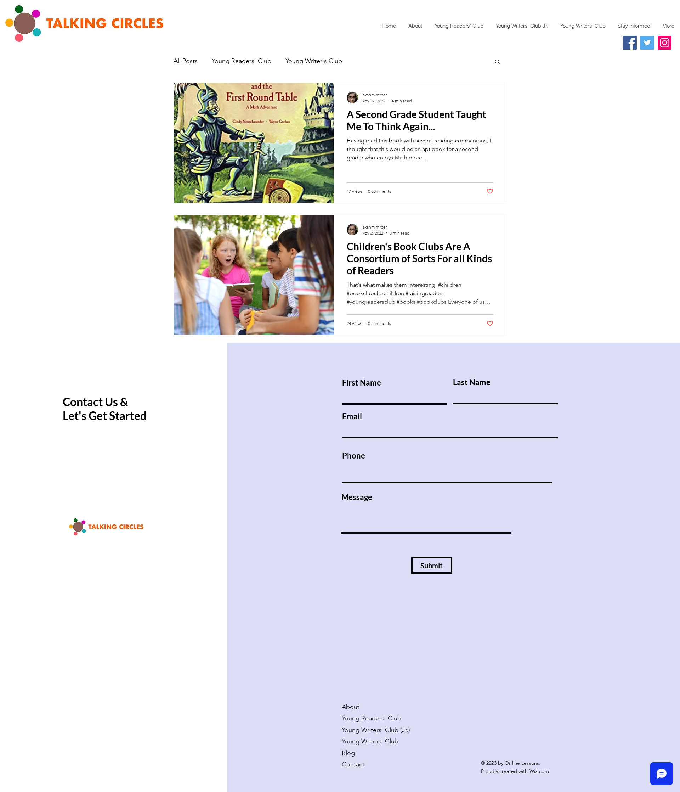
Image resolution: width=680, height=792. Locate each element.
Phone (353, 456)
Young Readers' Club (241, 61)
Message (356, 497)
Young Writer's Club (313, 61)
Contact (353, 764)
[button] (497, 62)
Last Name (472, 382)
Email (352, 416)
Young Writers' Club (371, 741)
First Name (361, 383)
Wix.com (539, 771)
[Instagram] (665, 43)
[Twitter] (647, 43)
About (350, 707)
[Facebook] (630, 43)
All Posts (186, 61)
